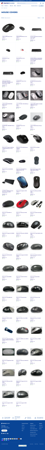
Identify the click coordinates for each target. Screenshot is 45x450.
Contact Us (19, 5)
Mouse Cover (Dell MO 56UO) (21, 297)
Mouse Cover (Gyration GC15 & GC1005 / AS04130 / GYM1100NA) (8, 339)
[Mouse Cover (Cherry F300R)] (36, 330)
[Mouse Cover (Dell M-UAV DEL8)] (36, 204)
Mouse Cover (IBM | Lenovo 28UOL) (22, 338)
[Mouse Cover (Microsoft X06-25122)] (8, 373)
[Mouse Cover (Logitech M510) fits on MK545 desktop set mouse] (8, 139)
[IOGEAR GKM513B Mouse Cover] (22, 28)
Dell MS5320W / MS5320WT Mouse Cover (8, 126)
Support (23, 428)
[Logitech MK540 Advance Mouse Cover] (36, 117)
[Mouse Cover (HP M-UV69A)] (8, 309)
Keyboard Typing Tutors (34, 430)
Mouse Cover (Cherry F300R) (35, 338)
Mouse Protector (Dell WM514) (7, 169)
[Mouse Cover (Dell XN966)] (8, 268)
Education (41, 425)
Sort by (2, 17)
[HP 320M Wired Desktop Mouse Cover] (36, 72)
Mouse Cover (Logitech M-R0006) (8, 233)
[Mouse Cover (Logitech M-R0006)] (8, 225)
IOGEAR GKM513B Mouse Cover (21, 36)
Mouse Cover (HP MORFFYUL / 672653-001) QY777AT (21, 170)
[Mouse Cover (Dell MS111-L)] (8, 204)
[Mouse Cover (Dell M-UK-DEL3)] (22, 268)
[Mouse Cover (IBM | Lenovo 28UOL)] (22, 330)
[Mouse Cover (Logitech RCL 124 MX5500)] (22, 373)
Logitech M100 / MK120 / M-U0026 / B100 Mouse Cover (36, 104)
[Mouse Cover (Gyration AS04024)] (22, 225)
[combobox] (27, 3)
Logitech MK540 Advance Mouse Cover (36, 126)
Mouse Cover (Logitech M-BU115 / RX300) (22, 256)
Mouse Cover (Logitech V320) (7, 402)
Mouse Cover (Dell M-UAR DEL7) (35, 255)
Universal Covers (33, 435)
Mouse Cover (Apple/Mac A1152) (7, 360)
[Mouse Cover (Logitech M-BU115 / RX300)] (22, 246)
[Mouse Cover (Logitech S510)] (22, 394)
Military (40, 428)
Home (2, 5)
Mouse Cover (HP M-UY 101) (35, 297)
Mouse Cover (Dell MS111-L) (7, 212)
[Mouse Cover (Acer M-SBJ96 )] (36, 309)
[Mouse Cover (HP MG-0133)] (8, 246)
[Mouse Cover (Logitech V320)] (8, 394)
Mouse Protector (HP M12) (34, 147)
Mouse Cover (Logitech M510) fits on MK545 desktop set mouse (8, 148)
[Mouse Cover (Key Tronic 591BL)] (22, 309)
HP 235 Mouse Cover (5, 58)
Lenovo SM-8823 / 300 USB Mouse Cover (22, 104)
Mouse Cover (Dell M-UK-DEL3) (21, 276)
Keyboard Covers (33, 425)
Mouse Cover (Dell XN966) (6, 276)
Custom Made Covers (33, 428)
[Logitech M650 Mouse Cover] (8, 28)
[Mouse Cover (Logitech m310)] (22, 182)
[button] (43, 3)
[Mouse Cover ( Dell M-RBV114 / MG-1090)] (36, 225)
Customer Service (34, 5)
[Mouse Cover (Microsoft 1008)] (36, 352)
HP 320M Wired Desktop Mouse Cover (35, 82)
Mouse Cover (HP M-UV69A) (7, 318)
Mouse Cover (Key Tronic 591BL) (21, 318)
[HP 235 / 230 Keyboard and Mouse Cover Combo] (36, 28)
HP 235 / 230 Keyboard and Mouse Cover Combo (36, 37)
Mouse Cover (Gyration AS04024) (22, 233)
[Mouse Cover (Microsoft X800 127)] (22, 352)
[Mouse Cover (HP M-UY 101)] (36, 289)
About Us (11, 5)
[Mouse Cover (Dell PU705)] (36, 268)
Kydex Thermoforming (33, 434)
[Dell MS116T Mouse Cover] (22, 117)
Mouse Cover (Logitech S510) (21, 402)
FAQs (15, 5)
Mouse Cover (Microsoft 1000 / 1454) (35, 191)
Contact (23, 425)
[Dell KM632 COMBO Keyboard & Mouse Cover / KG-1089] (8, 182)
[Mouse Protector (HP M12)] (36, 139)
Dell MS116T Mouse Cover (20, 125)
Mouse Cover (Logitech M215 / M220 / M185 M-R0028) (35, 170)
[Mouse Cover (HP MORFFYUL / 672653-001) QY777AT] (22, 160)
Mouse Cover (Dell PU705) (34, 276)
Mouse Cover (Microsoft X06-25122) (7, 382)
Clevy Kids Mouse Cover (20, 58)
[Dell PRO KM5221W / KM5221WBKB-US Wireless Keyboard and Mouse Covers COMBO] (36, 50)
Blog (22, 430)
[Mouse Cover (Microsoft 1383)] (22, 204)
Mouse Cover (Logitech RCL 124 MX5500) (21, 382)
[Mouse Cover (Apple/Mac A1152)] (8, 352)
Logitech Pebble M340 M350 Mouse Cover (7, 104)
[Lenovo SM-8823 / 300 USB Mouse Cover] (22, 95)
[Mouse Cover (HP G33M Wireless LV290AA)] (22, 139)
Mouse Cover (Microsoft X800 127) (22, 360)
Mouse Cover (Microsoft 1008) (35, 360)
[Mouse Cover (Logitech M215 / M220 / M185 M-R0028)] (36, 160)
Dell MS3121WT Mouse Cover (21, 81)
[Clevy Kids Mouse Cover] (22, 50)
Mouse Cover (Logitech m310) (21, 190)
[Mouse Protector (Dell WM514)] (8, 160)
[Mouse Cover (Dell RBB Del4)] (8, 289)
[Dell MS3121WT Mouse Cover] (22, 72)
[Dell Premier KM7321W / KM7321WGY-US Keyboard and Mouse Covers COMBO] (8, 72)
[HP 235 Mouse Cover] (8, 50)
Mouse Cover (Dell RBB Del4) (7, 297)
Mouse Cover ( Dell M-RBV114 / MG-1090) (36, 234)
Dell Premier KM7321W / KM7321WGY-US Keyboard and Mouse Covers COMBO (7, 82)
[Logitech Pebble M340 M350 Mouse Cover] (8, 95)
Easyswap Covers (33, 432)
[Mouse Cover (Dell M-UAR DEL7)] (36, 246)
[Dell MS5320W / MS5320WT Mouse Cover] (8, 117)
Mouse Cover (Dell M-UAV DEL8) (35, 212)
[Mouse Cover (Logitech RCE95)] (36, 373)
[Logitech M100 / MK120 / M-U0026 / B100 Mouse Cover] (36, 95)
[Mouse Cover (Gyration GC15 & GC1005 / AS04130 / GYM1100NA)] (8, 330)
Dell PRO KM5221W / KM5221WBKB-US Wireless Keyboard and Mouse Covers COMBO (36, 59)
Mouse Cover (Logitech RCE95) (35, 381)
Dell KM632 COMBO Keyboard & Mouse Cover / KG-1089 (7, 191)
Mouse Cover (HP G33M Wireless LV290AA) (22, 148)
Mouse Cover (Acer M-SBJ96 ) (35, 318)
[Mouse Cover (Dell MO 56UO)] (22, 289)
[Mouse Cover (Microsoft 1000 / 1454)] (36, 182)
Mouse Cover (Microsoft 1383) (21, 212)
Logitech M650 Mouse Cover (7, 36)
